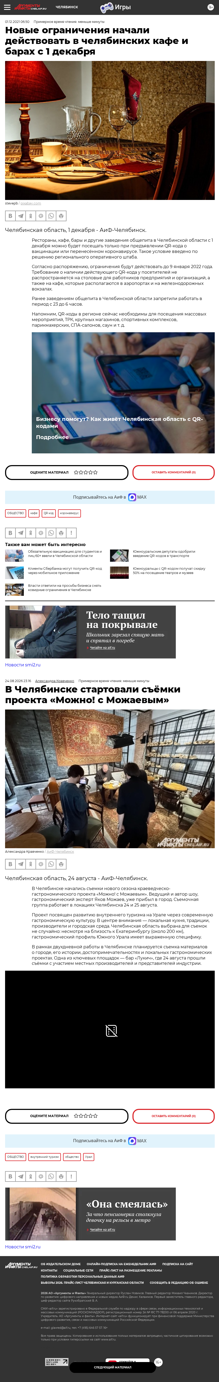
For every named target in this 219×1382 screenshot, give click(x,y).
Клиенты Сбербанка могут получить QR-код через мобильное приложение (65, 571)
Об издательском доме (61, 1264)
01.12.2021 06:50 (17, 22)
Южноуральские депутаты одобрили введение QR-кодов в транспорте (164, 553)
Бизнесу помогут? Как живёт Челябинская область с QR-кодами (119, 422)
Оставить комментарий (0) (174, 472)
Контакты (49, 1270)
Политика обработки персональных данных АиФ (82, 1276)
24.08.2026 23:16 (18, 681)
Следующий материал (112, 1367)
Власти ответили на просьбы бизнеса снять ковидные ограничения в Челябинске (64, 588)
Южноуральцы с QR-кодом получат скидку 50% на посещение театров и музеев (169, 571)
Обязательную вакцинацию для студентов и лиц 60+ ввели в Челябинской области (65, 553)
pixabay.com (31, 203)
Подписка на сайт (177, 1264)
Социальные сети (78, 1270)
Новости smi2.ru (23, 664)
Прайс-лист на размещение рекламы (130, 1270)
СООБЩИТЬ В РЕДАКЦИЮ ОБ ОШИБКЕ (179, 1283)
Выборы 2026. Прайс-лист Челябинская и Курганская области (92, 1283)
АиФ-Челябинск (60, 852)
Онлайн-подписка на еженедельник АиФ (121, 1264)
